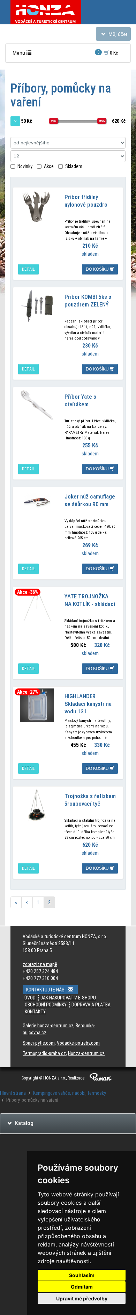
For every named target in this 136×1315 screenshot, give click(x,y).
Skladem (73, 166)
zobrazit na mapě (40, 964)
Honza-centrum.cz (86, 1053)
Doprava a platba (91, 1004)
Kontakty (35, 1011)
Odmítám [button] (82, 1287)
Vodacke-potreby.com (78, 1043)
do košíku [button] (98, 269)
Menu (23, 54)
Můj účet (113, 36)
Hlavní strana (13, 1093)
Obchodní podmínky (46, 1004)
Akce (49, 166)
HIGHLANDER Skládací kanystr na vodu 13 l (88, 704)
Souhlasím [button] (82, 1275)
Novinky (24, 166)
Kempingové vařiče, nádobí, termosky (69, 1093)
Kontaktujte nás (45, 990)
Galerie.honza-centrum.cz (48, 1025)
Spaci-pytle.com (39, 1043)
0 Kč (107, 53)
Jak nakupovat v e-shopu (68, 998)
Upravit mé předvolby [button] (81, 1298)
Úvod (30, 998)
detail (28, 269)
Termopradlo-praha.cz (44, 1053)
